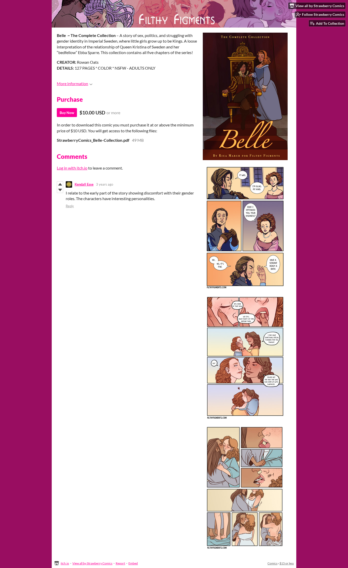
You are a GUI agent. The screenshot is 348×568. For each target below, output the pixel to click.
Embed (133, 563)
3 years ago (104, 184)
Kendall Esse (84, 184)
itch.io (65, 563)
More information (72, 83)
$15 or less (286, 563)
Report (120, 563)
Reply (70, 206)
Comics (272, 563)
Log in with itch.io (72, 167)
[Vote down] (60, 190)
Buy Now (67, 112)
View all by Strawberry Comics (92, 563)
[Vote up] (60, 184)
